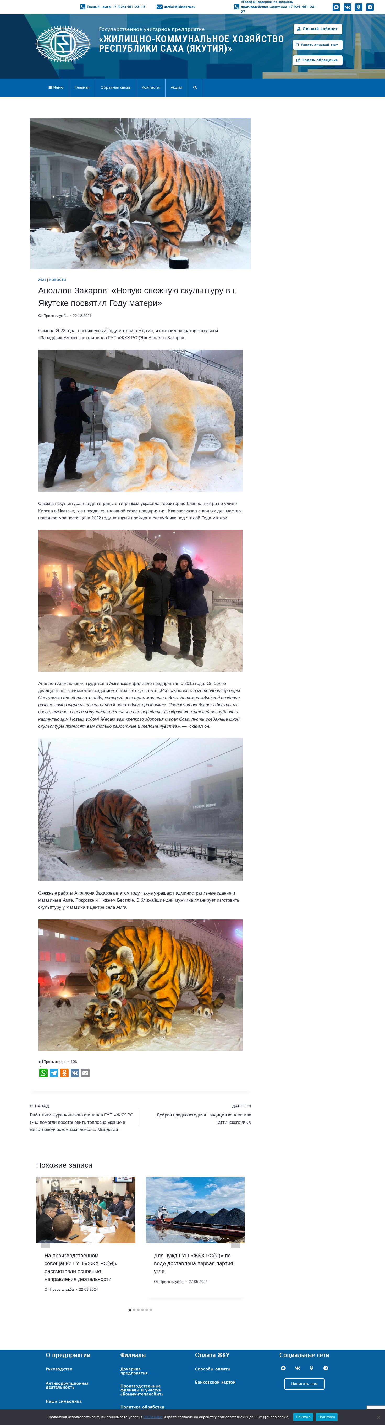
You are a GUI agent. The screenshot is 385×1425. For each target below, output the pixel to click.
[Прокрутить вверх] (370, 1404)
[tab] (130, 1310)
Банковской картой (215, 1382)
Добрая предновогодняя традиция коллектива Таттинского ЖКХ (204, 1114)
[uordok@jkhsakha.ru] (160, 7)
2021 (42, 280)
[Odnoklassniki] (358, 7)
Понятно (303, 1417)
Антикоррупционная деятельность (67, 1385)
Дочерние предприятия (134, 1371)
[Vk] (347, 7)
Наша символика (64, 1402)
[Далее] (235, 1241)
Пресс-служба (55, 316)
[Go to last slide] (45, 1241)
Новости (57, 280)
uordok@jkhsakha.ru (179, 6)
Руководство (59, 1369)
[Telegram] (369, 7)
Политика (326, 1417)
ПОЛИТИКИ (153, 1417)
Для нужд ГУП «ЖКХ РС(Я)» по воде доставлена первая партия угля (193, 1263)
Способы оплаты (213, 1369)
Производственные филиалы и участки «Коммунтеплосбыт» (142, 1390)
